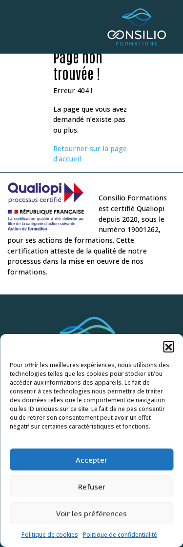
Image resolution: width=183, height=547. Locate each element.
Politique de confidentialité (120, 534)
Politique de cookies (49, 534)
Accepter (91, 460)
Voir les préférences (91, 513)
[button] (168, 346)
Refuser (91, 486)
